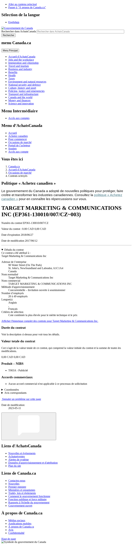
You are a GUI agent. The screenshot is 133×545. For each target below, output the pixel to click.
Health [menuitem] (12, 75)
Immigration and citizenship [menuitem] (23, 62)
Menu (10, 50)
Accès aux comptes (18, 118)
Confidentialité (16, 532)
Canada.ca (14, 166)
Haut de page (8, 538)
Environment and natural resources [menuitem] (27, 81)
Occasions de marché (20, 142)
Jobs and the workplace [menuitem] (21, 59)
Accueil (12, 132)
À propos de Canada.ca (21, 526)
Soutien (12, 148)
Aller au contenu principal (22, 4)
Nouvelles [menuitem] (13, 483)
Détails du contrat (14, 249)
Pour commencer (17, 139)
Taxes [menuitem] (11, 78)
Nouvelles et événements (22, 453)
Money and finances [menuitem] (19, 100)
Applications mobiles (19, 523)
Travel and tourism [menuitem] (18, 65)
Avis (10, 529)
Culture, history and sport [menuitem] (22, 87)
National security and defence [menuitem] (24, 84)
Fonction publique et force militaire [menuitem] (27, 499)
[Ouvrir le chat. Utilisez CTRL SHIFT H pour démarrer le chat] (28, 426)
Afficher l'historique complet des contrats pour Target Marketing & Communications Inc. (49, 321)
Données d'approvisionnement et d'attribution (33, 462)
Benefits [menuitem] (12, 72)
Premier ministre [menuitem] (17, 486)
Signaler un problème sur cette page (21, 399)
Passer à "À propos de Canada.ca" (27, 7)
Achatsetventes (16, 456)
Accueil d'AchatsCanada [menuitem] (21, 56)
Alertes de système (18, 459)
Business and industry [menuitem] (20, 69)
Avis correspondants (15, 392)
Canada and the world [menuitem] (20, 97)
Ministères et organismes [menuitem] (21, 490)
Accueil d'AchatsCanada (21, 169)
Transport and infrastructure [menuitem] (23, 94)
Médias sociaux (16, 520)
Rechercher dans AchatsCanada (18, 31)
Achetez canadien (18, 136)
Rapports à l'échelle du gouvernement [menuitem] (28, 502)
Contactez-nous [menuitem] (16, 480)
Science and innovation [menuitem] (21, 103)
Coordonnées (11, 389)
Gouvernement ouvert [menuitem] (20, 505)
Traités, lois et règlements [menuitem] (22, 493)
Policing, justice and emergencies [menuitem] (26, 91)
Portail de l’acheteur (19, 145)
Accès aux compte (18, 151)
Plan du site (14, 465)
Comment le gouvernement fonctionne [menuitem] (29, 496)
